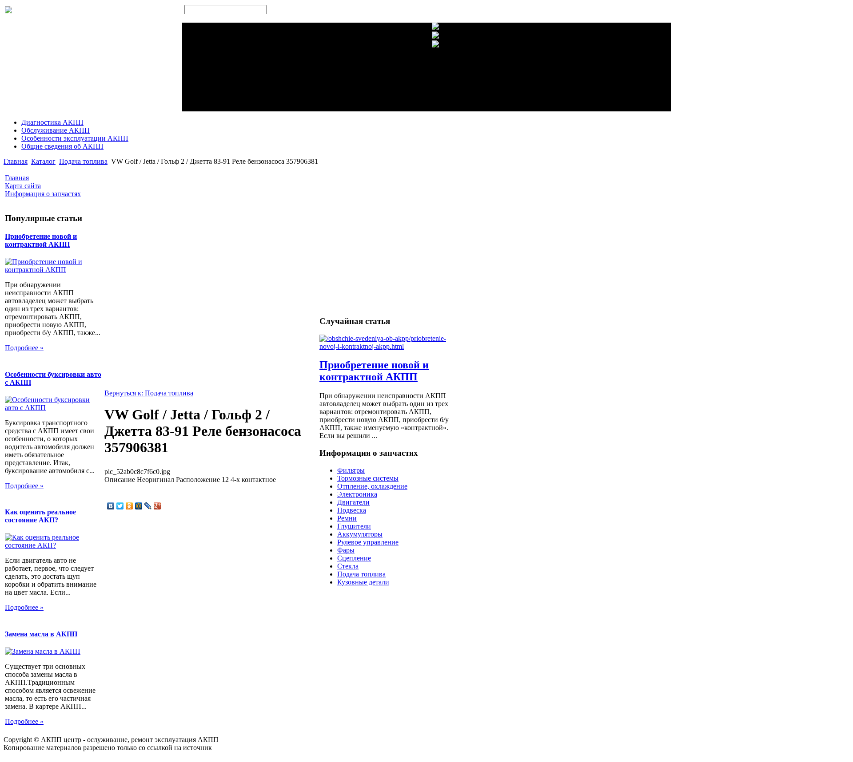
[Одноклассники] (129, 506)
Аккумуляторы (360, 534)
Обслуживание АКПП (55, 130)
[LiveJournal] (148, 506)
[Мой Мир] (138, 506)
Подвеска (351, 510)
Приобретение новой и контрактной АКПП (41, 240)
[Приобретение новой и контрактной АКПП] (389, 346)
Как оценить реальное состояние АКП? (40, 516)
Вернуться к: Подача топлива (148, 393)
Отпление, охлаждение (372, 486)
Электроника (357, 494)
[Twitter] (120, 506)
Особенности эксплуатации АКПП (74, 138)
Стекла (348, 566)
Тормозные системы (368, 478)
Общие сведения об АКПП (62, 146)
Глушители (354, 526)
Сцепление (354, 558)
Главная (16, 161)
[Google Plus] (157, 506)
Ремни (347, 518)
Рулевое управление (368, 542)
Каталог (43, 161)
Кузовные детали (363, 582)
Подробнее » (24, 347)
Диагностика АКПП (52, 122)
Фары (346, 550)
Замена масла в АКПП (41, 634)
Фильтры (351, 470)
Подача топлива (83, 161)
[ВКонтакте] (111, 506)
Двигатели (353, 502)
